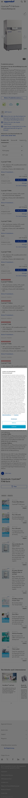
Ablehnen (14, 422)
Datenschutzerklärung (6, 414)
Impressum (16, 414)
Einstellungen (14, 418)
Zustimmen (14, 426)
